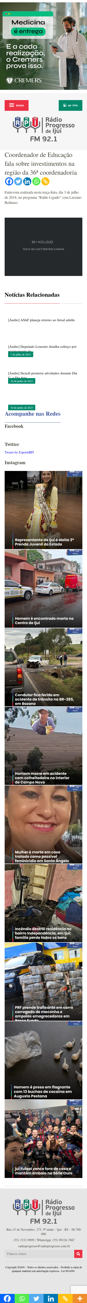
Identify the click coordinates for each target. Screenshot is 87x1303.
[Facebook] (9, 181)
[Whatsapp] (36, 181)
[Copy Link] (45, 181)
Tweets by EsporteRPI (19, 452)
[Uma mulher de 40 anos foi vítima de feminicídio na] (43, 824)
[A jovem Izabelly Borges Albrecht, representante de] (43, 510)
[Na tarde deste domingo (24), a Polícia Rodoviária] (43, 982)
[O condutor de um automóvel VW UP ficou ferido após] (43, 667)
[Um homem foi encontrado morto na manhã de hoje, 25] (43, 589)
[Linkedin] (27, 181)
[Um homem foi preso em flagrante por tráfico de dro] (43, 1060)
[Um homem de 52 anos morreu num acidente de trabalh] (43, 746)
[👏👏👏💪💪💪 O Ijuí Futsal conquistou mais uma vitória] (43, 1139)
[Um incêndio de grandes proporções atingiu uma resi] (43, 903)
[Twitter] (18, 181)
